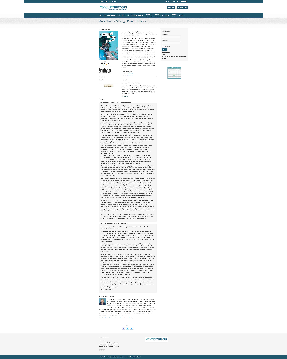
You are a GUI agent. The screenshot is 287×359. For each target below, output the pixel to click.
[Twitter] (184, 1)
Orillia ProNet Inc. (137, 356)
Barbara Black (105, 29)
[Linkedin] (186, 1)
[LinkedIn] (131, 328)
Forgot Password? (166, 52)
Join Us (163, 54)
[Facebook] (182, 1)
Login (168, 1)
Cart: (176, 1)
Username (165, 34)
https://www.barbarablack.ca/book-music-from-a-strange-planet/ (115, 317)
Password (165, 40)
